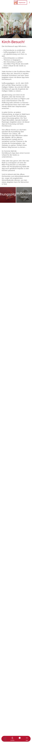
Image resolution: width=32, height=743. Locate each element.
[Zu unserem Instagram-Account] (18, 302)
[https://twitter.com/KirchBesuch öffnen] (13, 302)
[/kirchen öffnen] (24, 302)
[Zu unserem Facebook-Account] (7, 302)
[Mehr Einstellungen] (29, 2)
